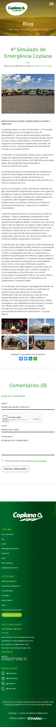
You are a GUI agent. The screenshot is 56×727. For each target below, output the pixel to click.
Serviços (5, 553)
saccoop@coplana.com (20, 648)
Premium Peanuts (9, 581)
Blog (17, 30)
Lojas (3, 544)
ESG (2, 539)
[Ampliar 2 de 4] (50, 322)
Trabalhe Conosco (9, 568)
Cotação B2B (7, 591)
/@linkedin (10, 683)
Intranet (5, 595)
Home (11, 30)
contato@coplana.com (24, 637)
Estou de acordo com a (26, 460)
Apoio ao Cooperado (10, 586)
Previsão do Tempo (11, 615)
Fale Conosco (7, 563)
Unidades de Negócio (10, 548)
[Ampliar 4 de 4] (50, 339)
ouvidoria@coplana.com (22, 641)
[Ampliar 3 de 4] (23, 339)
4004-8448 (17, 629)
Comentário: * (7, 437)
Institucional (7, 534)
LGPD (3, 605)
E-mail (4, 426)
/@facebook (11, 673)
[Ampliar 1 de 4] (23, 322)
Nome (4, 403)
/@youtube (11, 688)
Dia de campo (7, 600)
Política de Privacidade (36, 460)
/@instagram (11, 678)
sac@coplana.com (21, 644)
